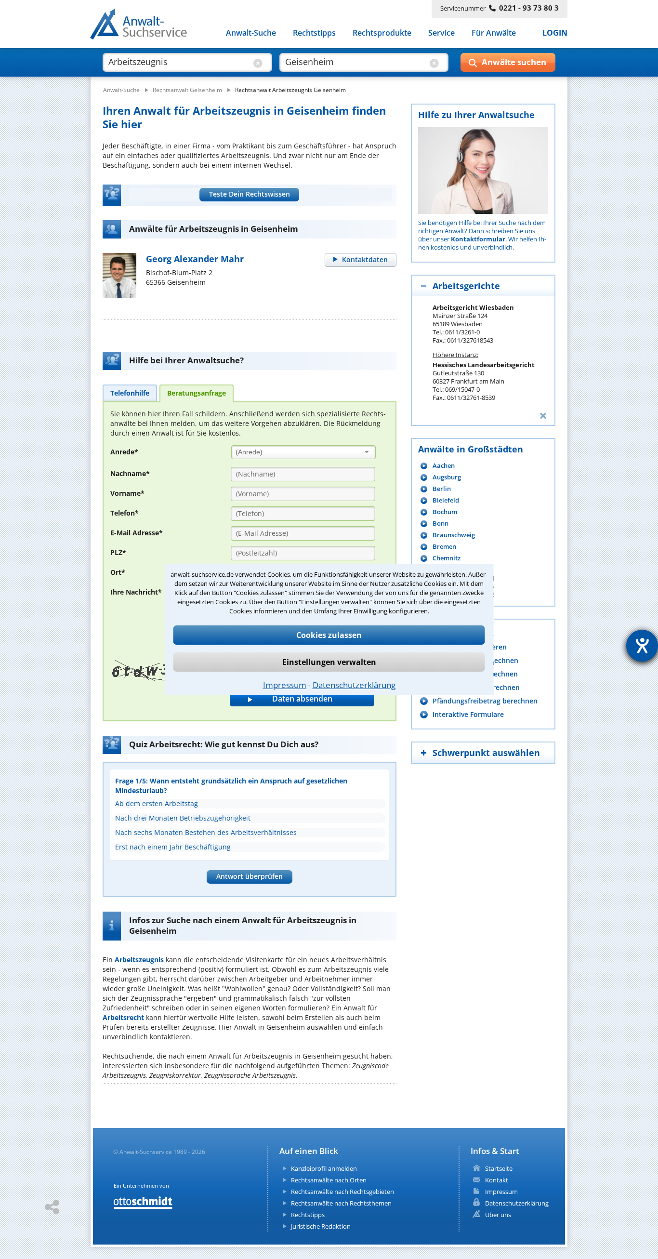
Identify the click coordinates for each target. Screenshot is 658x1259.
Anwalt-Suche (251, 32)
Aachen (444, 466)
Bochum (445, 512)
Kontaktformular (478, 239)
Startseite (499, 1168)
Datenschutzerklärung (354, 684)
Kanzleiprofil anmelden (324, 1168)
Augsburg (447, 477)
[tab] (130, 392)
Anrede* (124, 451)
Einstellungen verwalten (329, 662)
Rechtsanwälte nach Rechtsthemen (341, 1203)
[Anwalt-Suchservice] (144, 26)
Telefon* (124, 512)
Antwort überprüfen (249, 876)
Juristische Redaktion (321, 1226)
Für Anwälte (494, 32)
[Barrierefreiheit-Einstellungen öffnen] (642, 646)
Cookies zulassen (329, 635)
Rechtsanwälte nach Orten (329, 1180)
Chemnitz (447, 558)
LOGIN (554, 32)
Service (441, 32)
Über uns (498, 1214)
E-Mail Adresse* (136, 532)
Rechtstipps (314, 32)
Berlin (442, 489)
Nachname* (130, 473)
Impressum (284, 684)
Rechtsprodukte (382, 32)
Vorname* (127, 493)
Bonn (440, 523)
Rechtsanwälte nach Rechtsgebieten (342, 1191)
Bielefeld (446, 500)
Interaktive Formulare (468, 714)
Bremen (444, 547)
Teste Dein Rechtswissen (249, 194)
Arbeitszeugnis (139, 959)
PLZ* (118, 552)
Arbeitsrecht (123, 1017)
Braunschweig (454, 535)
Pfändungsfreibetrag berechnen (485, 700)
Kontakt (496, 1180)
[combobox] (303, 452)
